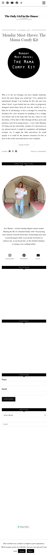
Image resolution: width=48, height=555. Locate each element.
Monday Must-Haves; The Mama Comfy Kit (24, 37)
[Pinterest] (7, 3)
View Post (24, 145)
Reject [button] (30, 551)
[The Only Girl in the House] (24, 16)
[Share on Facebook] (9, 151)
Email (4, 389)
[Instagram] (3, 3)
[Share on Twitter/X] (13, 151)
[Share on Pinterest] (16, 151)
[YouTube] (12, 3)
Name (4, 379)
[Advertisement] (24, 476)
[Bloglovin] (21, 3)
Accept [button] (21, 551)
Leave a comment (38, 151)
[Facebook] (17, 3)
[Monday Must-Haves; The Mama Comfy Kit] (24, 90)
